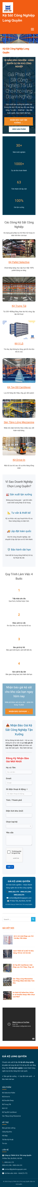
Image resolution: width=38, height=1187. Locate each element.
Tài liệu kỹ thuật (7, 1139)
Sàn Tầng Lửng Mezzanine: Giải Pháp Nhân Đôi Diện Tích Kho (23, 981)
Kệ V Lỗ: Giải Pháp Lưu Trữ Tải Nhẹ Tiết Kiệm (24, 937)
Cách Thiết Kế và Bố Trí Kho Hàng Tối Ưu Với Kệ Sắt (23, 952)
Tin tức (4, 1143)
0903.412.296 (25, 891)
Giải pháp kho (7, 1132)
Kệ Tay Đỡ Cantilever (19, 387)
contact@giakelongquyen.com (20, 898)
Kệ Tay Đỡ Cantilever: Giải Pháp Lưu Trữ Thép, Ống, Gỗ (23, 966)
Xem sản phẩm (19, 129)
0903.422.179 (13, 891)
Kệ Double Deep (8, 1100)
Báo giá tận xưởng (8, 1128)
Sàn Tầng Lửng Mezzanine (19, 422)
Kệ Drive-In (19, 459)
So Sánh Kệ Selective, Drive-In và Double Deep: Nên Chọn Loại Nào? (24, 994)
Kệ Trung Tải (19, 305)
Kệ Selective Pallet (8, 1093)
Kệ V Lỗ (19, 343)
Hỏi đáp (5, 1135)
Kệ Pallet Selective (19, 262)
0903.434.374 (19, 895)
